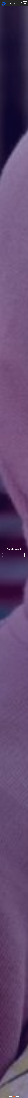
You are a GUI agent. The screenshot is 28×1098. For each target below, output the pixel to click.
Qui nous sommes (8, 555)
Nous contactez (19, 555)
